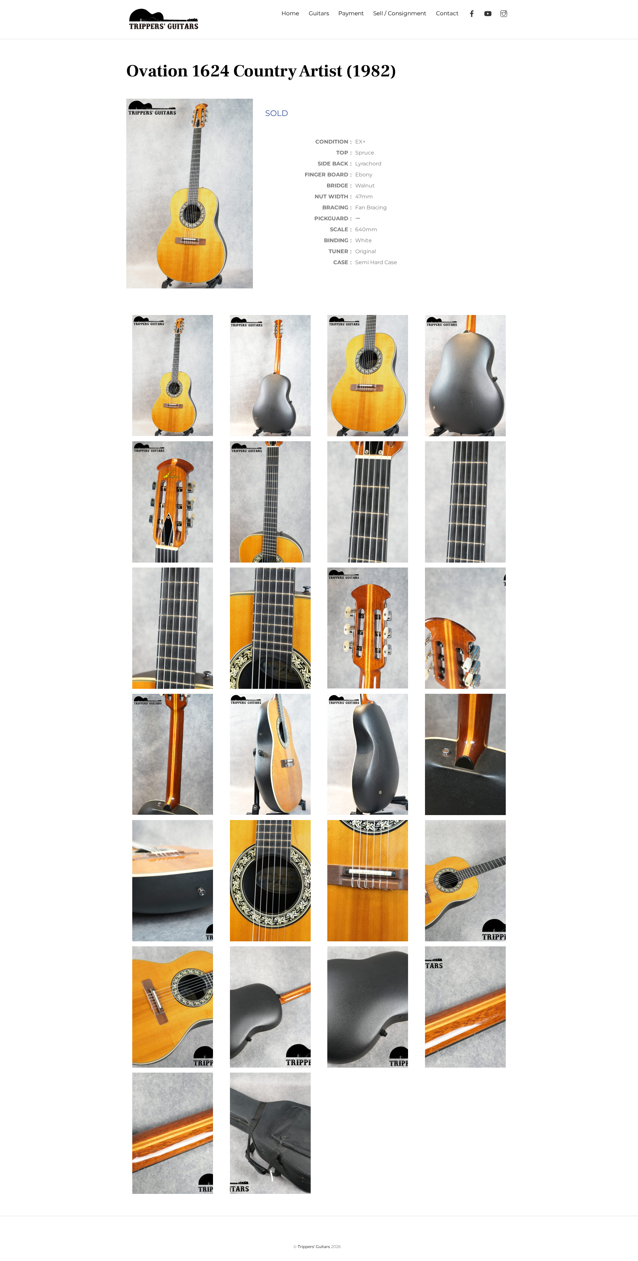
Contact (447, 13)
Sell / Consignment (399, 13)
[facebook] (471, 13)
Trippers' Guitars (314, 1246)
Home (290, 13)
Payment (351, 13)
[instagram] (503, 13)
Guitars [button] (319, 13)
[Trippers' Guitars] (162, 26)
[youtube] (487, 13)
